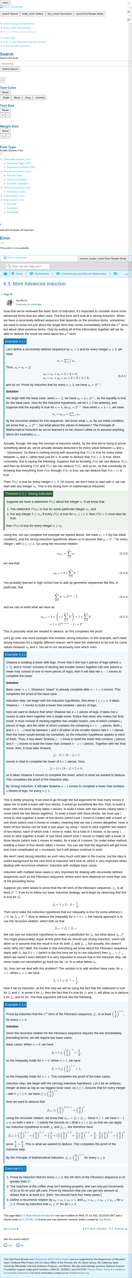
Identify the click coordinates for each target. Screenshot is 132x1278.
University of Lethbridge (29, 304)
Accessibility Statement (16, 1272)
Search (9, 266)
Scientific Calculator (17, 183)
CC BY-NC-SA (29, 1219)
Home (19, 273)
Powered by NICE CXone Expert (52, 1259)
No (22, 1245)
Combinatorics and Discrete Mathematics (84, 273)
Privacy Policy (94, 1269)
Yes (10, 1245)
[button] (12, 208)
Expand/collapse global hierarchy (7, 274)
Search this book (9, 58)
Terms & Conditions (114, 1269)
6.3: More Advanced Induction (37, 1215)
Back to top (10, 1229)
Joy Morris (105, 1219)
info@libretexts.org (78, 1272)
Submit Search (10, 69)
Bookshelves (42, 273)
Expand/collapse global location (127, 273)
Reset (5, 92)
